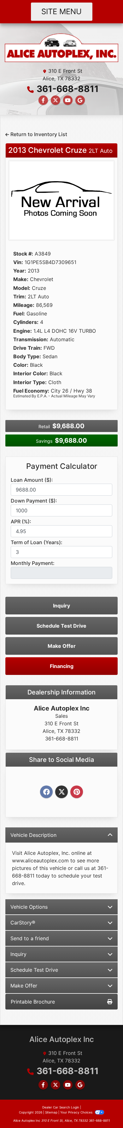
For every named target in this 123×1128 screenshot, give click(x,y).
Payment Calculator (61, 466)
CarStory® (22, 922)
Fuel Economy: (31, 391)
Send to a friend (29, 938)
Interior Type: (30, 382)
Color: (20, 365)
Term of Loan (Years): (36, 542)
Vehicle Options (29, 907)
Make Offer (62, 646)
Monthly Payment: (33, 563)
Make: (20, 279)
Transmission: (30, 339)
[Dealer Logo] (61, 47)
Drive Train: (27, 348)
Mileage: (23, 305)
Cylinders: (25, 322)
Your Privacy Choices (76, 1112)
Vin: (18, 262)
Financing (61, 666)
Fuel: (19, 314)
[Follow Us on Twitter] (55, 100)
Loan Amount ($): (32, 480)
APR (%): (21, 521)
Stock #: (23, 254)
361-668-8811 (68, 88)
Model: (21, 288)
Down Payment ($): (34, 501)
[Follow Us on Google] (80, 100)
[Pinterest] (76, 792)
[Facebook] (46, 792)
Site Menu (61, 11)
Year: (19, 271)
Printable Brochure (33, 1002)
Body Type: (27, 357)
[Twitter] (61, 792)
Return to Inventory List (38, 134)
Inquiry (61, 605)
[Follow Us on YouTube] (68, 100)
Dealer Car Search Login (60, 1107)
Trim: (19, 297)
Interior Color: (30, 374)
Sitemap (51, 1112)
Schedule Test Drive (61, 626)
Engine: (22, 331)
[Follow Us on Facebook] (43, 100)
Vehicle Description (33, 835)
